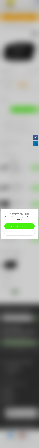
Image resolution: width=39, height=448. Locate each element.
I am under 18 (19, 233)
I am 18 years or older (19, 226)
